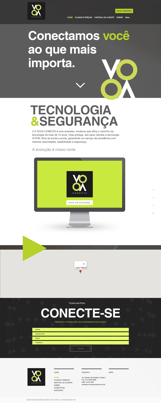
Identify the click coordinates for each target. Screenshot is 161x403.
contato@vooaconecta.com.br (93, 384)
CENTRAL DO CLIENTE (63, 383)
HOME (56, 377)
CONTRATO (58, 390)
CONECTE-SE (59, 388)
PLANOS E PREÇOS (62, 380)
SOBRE (57, 385)
